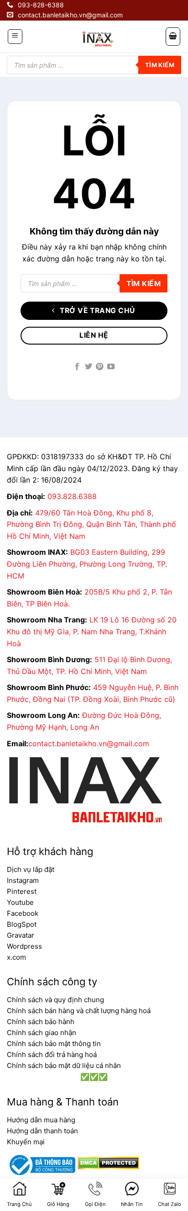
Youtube (20, 902)
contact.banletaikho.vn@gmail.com (88, 743)
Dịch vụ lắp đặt (30, 869)
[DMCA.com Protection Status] (107, 1162)
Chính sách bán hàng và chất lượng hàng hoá (79, 1010)
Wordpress (24, 946)
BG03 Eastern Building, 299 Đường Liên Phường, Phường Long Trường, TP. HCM (87, 563)
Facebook (22, 913)
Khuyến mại (26, 1141)
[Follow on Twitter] (88, 367)
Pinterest (22, 891)
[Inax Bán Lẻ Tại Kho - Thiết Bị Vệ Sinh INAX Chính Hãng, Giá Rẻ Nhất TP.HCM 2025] (97, 39)
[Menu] (15, 36)
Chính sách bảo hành (40, 1021)
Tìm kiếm (159, 65)
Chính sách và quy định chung (55, 999)
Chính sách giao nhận (41, 1032)
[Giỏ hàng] (173, 36)
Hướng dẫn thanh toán (42, 1130)
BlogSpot (22, 924)
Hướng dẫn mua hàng (41, 1119)
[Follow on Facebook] (77, 367)
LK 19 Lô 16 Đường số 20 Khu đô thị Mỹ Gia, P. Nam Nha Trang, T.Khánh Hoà (92, 631)
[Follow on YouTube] (111, 367)
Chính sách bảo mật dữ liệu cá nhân (64, 1065)
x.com (16, 957)
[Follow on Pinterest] (99, 367)
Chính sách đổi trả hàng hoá (52, 1054)
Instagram (23, 880)
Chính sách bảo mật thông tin (54, 1043)
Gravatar (20, 935)
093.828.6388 (72, 496)
